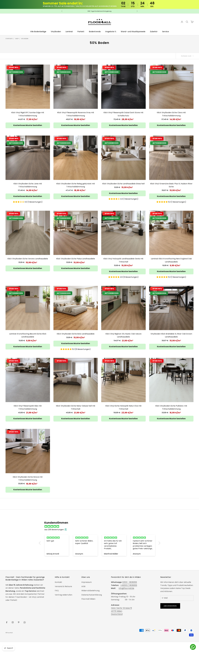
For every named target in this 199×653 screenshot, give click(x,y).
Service (165, 31)
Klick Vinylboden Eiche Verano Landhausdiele (27, 258)
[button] (19, 202)
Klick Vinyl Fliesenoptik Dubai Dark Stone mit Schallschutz (123, 114)
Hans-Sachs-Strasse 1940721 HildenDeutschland (121, 611)
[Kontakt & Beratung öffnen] (193, 647)
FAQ (57, 590)
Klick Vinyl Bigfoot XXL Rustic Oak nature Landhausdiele (123, 335)
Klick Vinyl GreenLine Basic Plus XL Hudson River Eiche (171, 185)
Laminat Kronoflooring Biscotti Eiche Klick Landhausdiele (27, 335)
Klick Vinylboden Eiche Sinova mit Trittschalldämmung (28, 478)
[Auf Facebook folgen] (7, 622)
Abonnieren (170, 606)
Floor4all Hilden (88, 599)
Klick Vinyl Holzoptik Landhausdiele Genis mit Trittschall (123, 260)
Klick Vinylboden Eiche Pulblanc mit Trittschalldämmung (171, 407)
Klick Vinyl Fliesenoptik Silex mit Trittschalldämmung (28, 407)
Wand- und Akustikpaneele (133, 31)
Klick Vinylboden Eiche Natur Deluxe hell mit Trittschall (75, 407)
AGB (83, 586)
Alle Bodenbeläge (38, 31)
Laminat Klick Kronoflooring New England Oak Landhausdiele (171, 260)
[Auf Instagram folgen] (13, 622)
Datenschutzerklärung (91, 594)
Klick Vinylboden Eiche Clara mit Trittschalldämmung (171, 114)
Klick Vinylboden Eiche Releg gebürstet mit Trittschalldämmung (75, 185)
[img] (100, 526)
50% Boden (24, 39)
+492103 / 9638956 (128, 585)
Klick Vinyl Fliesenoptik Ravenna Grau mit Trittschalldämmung (75, 114)
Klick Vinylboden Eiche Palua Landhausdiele (75, 258)
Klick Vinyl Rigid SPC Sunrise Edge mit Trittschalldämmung (27, 114)
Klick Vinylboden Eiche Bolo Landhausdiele (75, 333)
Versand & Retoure (63, 586)
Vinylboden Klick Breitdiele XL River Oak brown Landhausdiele (171, 335)
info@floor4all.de (126, 588)
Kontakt (58, 582)
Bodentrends (95, 31)
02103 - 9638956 (129, 582)
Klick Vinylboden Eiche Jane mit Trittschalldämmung (27, 185)
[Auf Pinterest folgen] (19, 622)
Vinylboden (56, 31)
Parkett (80, 31)
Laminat (69, 31)
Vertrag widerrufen (63, 594)
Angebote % (110, 31)
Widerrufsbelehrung (90, 590)
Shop (17, 39)
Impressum (86, 582)
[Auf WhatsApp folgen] (24, 622)
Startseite (9, 39)
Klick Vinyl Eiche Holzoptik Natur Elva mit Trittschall (123, 407)
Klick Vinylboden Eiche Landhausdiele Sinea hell (123, 183)
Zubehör (154, 31)
